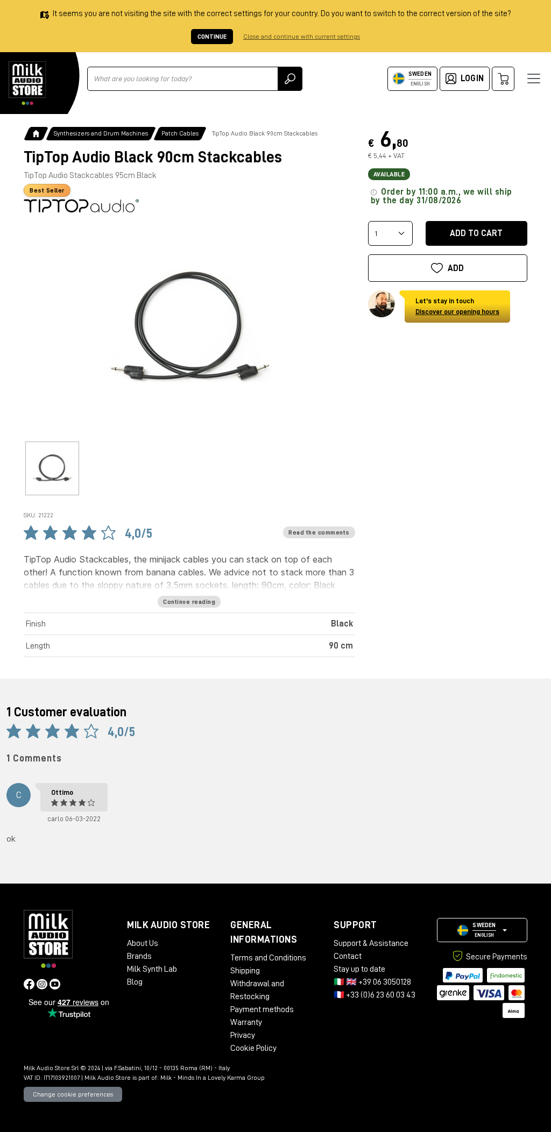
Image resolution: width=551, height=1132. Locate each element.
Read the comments (319, 532)
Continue (212, 36)
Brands (139, 956)
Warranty (246, 1022)
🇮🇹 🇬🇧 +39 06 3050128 (372, 982)
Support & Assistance (371, 943)
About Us (142, 943)
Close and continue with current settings (301, 36)
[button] (482, 930)
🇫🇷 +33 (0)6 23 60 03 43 (374, 995)
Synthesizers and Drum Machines (101, 133)
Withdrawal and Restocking (257, 990)
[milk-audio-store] (27, 83)
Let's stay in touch (457, 306)
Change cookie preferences (73, 1094)
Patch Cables (180, 133)
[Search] (290, 79)
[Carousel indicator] (52, 468)
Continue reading (189, 602)
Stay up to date (359, 969)
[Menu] (534, 78)
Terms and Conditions (268, 957)
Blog (135, 982)
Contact (348, 956)
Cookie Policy (253, 1048)
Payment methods (262, 1009)
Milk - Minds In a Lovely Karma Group (212, 1077)
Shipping (245, 970)
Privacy (242, 1035)
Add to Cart (476, 233)
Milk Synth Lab (152, 969)
